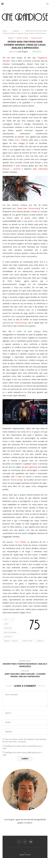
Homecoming (20, 322)
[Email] (31, 842)
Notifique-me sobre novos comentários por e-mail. (23, 747)
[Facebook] (19, 842)
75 (12, 620)
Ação (6, 624)
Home (5, 31)
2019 (5, 620)
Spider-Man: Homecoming (28, 208)
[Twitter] (25, 842)
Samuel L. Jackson (11, 169)
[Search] (47, 4)
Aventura (8, 628)
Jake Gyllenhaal (40, 169)
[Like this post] (19, 654)
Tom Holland (21, 140)
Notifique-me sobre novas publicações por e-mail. (22, 753)
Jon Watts (8, 637)
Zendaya (40, 641)
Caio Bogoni (23, 51)
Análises (16, 31)
